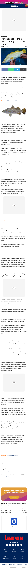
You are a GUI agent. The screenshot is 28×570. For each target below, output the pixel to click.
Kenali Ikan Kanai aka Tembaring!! (22, 511)
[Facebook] (7, 545)
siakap (3, 504)
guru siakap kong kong (12, 455)
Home (2, 34)
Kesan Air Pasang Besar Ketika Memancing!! (7, 511)
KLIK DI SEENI (14, 497)
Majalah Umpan (10, 471)
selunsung (23, 503)
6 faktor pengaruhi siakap (13, 100)
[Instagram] (10, 545)
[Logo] (14, 537)
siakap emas (8, 504)
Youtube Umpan (10, 476)
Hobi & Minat (8, 34)
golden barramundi (16, 503)
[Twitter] (13, 545)
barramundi (8, 503)
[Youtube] (18, 545)
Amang (2, 46)
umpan (14, 504)
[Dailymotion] (21, 545)
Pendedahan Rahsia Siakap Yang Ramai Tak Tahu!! (13, 41)
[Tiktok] (15, 545)
